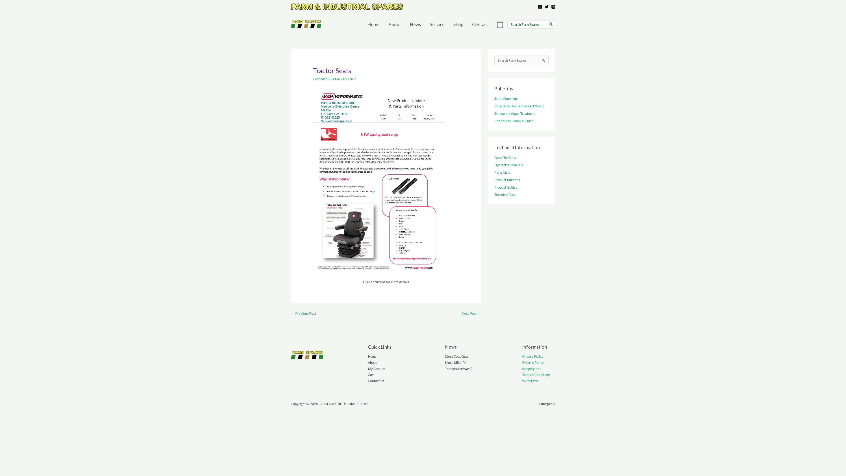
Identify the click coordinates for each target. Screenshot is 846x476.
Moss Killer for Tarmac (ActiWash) (519, 106)
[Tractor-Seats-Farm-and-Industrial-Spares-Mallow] (378, 180)
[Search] (551, 24)
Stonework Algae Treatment (515, 113)
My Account (377, 369)
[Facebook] (540, 7)
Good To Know (505, 158)
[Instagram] (553, 7)
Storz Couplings (506, 98)
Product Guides (505, 187)
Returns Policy (533, 362)
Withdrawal (530, 381)
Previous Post (303, 313)
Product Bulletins (327, 79)
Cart (371, 375)
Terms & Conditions (536, 375)
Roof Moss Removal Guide (513, 121)
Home (372, 356)
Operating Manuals (508, 165)
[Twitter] (547, 7)
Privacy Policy (532, 356)
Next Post (471, 313)
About (372, 362)
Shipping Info (532, 369)
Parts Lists (502, 172)
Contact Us (376, 381)
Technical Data (505, 195)
